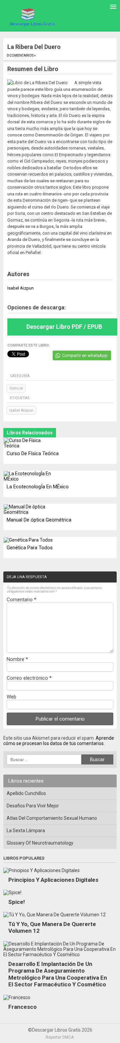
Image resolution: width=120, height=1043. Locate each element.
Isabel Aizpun (21, 410)
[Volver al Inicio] (31, 16)
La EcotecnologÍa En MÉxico (38, 487)
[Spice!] (12, 892)
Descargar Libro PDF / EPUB (64, 326)
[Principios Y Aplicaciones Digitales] (41, 870)
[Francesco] (16, 997)
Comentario (21, 600)
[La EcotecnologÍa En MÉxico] (28, 476)
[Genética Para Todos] (28, 540)
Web (11, 697)
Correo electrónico (29, 678)
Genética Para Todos (30, 548)
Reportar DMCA (60, 1037)
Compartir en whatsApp (85, 355)
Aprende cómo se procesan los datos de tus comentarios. (58, 740)
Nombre (17, 659)
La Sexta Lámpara (26, 830)
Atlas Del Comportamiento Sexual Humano (52, 818)
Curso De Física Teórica (33, 453)
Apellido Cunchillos (26, 793)
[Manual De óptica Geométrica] (28, 509)
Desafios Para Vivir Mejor (33, 805)
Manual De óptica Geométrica (39, 520)
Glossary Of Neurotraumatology (40, 843)
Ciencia (16, 388)
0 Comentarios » (21, 55)
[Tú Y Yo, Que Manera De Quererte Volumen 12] (54, 914)
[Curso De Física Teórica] (28, 443)
